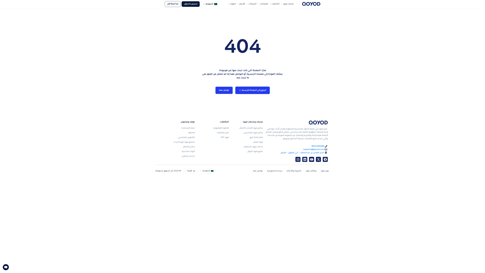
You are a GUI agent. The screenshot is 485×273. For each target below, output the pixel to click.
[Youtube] (311, 159)
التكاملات (275, 4)
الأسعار (242, 4)
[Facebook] (325, 159)
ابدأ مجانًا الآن (172, 4)
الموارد (233, 4)
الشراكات (252, 4)
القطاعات (264, 4)
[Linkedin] (304, 159)
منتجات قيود (288, 4)
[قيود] (311, 4)
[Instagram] (297, 159)
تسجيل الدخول (191, 4)
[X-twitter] (318, 159)
